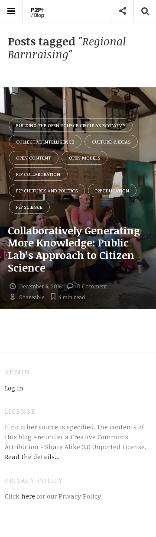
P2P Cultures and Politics (47, 190)
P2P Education (112, 190)
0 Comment (92, 286)
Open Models (84, 157)
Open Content (33, 157)
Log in (14, 388)
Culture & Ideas (111, 141)
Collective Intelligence (45, 141)
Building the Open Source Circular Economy (70, 125)
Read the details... (32, 456)
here (27, 496)
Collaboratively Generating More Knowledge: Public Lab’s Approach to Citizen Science (74, 249)
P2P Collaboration (38, 174)
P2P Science (29, 207)
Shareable (31, 297)
